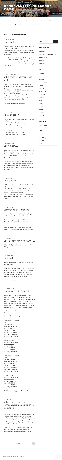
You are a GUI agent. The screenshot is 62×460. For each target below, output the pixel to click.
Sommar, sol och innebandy (17, 209)
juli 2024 (41, 85)
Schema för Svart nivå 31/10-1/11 (19, 241)
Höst (26, 20)
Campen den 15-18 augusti (17, 291)
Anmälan (49, 20)
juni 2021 (41, 106)
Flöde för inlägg (42, 138)
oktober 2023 (42, 91)
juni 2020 (41, 112)
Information (7, 24)
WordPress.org (42, 144)
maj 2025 (41, 79)
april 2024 (41, 88)
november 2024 (43, 82)
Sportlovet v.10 (11, 42)
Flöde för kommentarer (45, 141)
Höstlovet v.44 (11, 180)
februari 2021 (42, 109)
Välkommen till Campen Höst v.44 (47, 54)
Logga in (41, 134)
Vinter (32, 20)
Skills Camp (40, 20)
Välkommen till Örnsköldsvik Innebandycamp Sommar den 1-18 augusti (19, 405)
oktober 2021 (42, 103)
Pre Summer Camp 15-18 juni (33, 24)
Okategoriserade (43, 125)
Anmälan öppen (11, 115)
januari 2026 (42, 73)
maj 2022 (41, 100)
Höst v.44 (8, 258)
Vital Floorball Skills (9, 20)
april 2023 (41, 97)
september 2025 (43, 76)
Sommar (20, 20)
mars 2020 (41, 115)
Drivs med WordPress (18, 456)
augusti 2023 (42, 94)
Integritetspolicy (17, 24)
